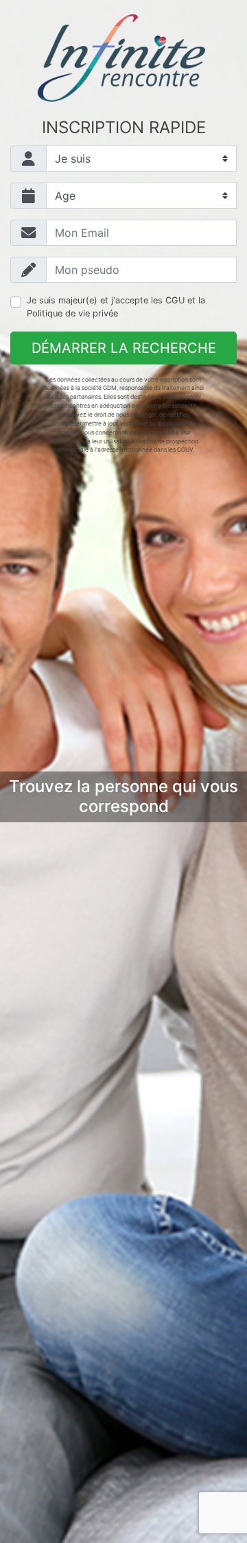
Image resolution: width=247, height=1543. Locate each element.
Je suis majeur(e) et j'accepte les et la (116, 306)
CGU (175, 300)
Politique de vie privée (72, 313)
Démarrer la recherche (124, 348)
